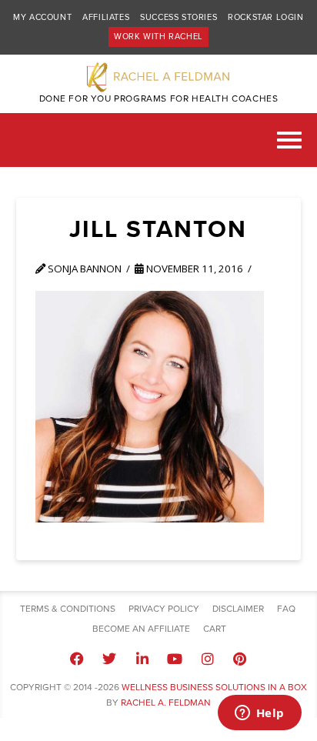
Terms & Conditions (67, 608)
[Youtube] (174, 658)
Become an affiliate (141, 628)
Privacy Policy (163, 608)
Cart (214, 628)
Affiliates (105, 17)
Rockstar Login (265, 17)
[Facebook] (77, 658)
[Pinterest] (240, 658)
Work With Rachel (158, 37)
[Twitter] (109, 658)
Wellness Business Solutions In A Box (214, 687)
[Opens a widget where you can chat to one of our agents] (259, 714)
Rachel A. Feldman (166, 702)
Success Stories (178, 17)
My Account (42, 17)
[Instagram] (207, 658)
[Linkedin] (142, 658)
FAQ (286, 608)
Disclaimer (238, 608)
